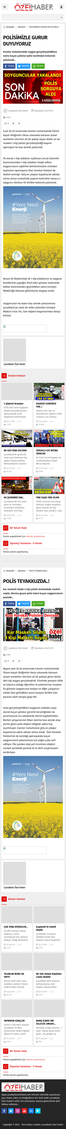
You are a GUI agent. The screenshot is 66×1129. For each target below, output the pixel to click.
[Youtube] (24, 1110)
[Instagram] (17, 1110)
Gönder (40, 66)
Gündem (21, 27)
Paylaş (11, 66)
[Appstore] (31, 1110)
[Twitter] (11, 1110)
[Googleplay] (38, 1110)
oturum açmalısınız (35, 536)
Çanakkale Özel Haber (18, 111)
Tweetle (25, 66)
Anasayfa (10, 27)
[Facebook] (4, 1110)
